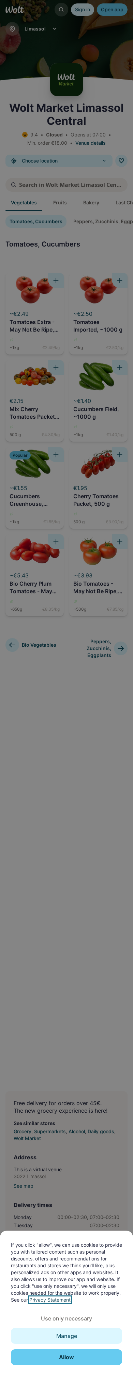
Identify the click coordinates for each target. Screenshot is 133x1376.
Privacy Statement (50, 1300)
